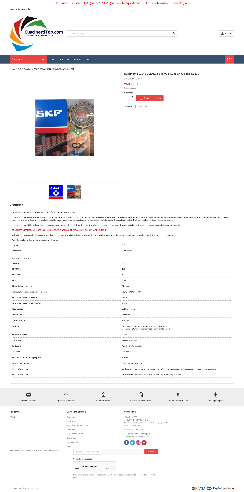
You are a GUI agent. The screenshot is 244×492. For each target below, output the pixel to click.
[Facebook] (126, 442)
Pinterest (145, 106)
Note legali (71, 421)
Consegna (71, 417)
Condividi (135, 106)
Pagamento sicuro (75, 434)
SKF (123, 245)
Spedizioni (91, 59)
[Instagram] (138, 442)
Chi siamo (64, 59)
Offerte (13, 417)
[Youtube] (144, 442)
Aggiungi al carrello (150, 98)
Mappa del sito (73, 442)
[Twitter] (132, 442)
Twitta (140, 106)
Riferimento (18, 251)
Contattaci (77, 59)
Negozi (70, 446)
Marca (15, 245)
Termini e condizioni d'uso (78, 425)
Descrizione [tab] (16, 204)
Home (53, 59)
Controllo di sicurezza (82, 459)
